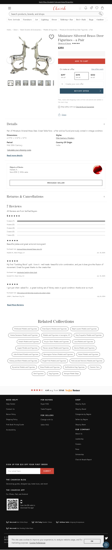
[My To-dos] (86, 8)
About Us (78, 434)
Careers (78, 444)
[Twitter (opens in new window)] (106, 537)
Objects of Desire (64, 43)
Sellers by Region (81, 419)
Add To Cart (81, 61)
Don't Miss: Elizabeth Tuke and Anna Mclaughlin (56, 2)
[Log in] (80, 8)
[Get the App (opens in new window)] (12, 504)
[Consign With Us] (91, 8)
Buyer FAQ (45, 404)
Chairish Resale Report (83, 460)
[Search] (100, 14)
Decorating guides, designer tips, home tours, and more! (27, 484)
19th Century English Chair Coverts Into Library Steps (33, 293)
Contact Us (10, 409)
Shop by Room (80, 425)
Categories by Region (83, 414)
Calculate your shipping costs (19, 150)
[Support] (106, 545)
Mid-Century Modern (65, 138)
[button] (9, 8)
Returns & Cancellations (56, 196)
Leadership (79, 439)
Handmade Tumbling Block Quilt (27, 272)
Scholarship (79, 454)
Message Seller (56, 183)
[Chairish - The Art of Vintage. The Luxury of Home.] (59, 8)
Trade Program (46, 409)
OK (92, 541)
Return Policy (11, 414)
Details (56, 124)
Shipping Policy (11, 419)
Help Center (10, 404)
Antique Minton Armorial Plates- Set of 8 (29, 249)
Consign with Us (47, 420)
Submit (47, 471)
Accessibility (11, 430)
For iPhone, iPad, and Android (17, 494)
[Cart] (102, 8)
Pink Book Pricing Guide (15, 425)
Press (77, 449)
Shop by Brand (80, 409)
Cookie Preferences (37, 542)
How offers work (97, 69)
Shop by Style (80, 404)
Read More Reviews (15, 305)
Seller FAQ (45, 425)
